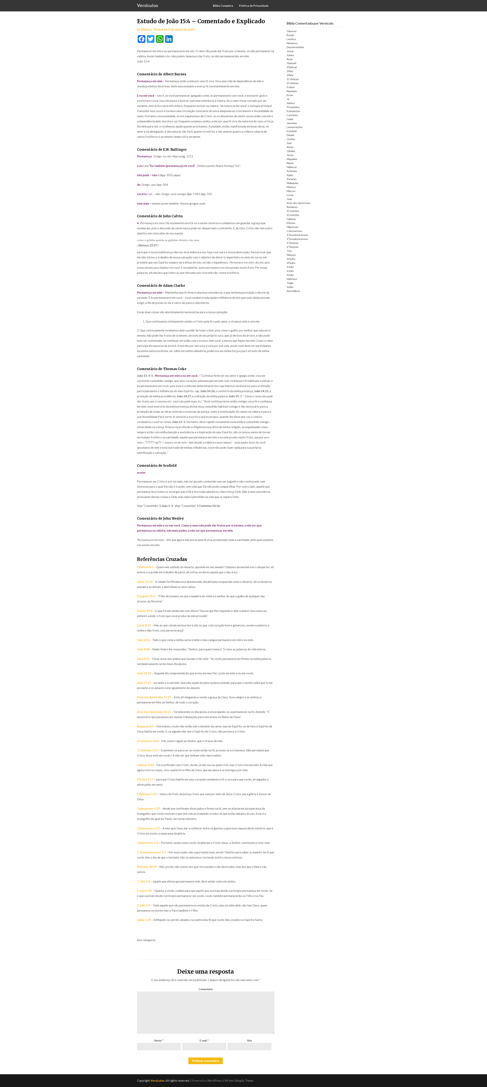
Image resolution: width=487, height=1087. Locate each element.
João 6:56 (143, 640)
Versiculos (147, 5)
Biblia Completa (223, 5)
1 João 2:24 (144, 890)
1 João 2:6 (143, 881)
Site (249, 1040)
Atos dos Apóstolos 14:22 (154, 712)
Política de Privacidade (253, 5)
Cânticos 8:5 (145, 567)
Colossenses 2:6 (147, 842)
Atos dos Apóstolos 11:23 (154, 697)
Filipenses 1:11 (147, 794)
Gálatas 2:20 (145, 765)
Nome (158, 1040)
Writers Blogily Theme (239, 1080)
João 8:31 (143, 658)
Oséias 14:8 (144, 610)
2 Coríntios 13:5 (147, 750)
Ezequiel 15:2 (146, 596)
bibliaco (146, 29)
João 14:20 (144, 673)
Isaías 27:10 (144, 581)
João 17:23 (144, 682)
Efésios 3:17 (145, 779)
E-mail (204, 1040)
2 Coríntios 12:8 (147, 741)
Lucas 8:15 (144, 625)
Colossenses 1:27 (148, 828)
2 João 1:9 (143, 905)
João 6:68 (143, 649)
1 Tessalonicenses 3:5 (151, 852)
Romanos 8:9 (145, 726)
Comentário (206, 989)
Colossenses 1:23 (148, 808)
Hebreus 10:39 (147, 866)
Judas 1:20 (144, 919)
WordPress (214, 1080)
